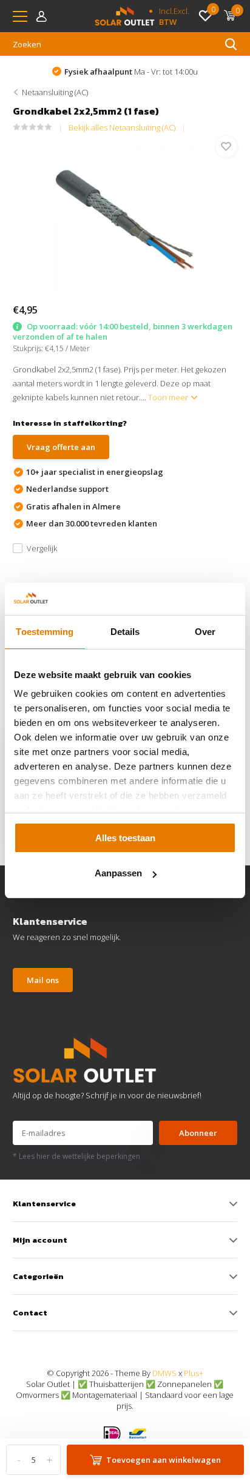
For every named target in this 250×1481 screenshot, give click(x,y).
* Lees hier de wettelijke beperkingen (76, 1156)
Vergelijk (42, 548)
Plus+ (193, 1373)
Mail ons (43, 980)
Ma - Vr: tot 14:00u (131, 71)
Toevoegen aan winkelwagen (163, 1459)
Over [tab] (205, 631)
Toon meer (169, 397)
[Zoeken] (231, 44)
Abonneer (198, 1132)
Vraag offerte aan (61, 447)
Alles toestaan (125, 838)
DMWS (164, 1373)
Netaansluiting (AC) (55, 92)
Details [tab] (125, 631)
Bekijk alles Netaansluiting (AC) (122, 127)
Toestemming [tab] (44, 631)
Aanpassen (118, 873)
